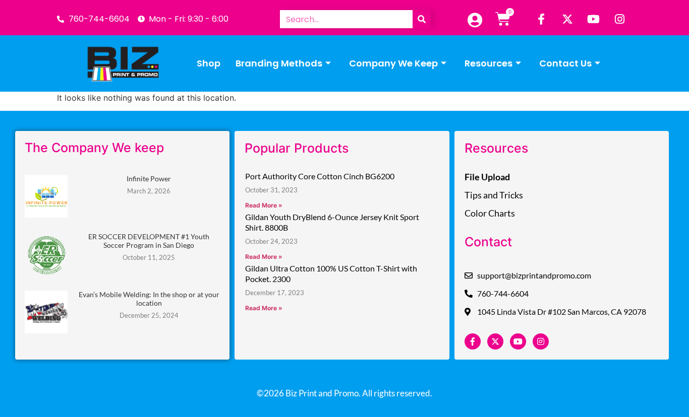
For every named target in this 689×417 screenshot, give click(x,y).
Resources (488, 63)
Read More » (263, 205)
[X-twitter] (567, 19)
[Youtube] (594, 19)
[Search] (422, 19)
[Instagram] (620, 19)
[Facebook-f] (541, 19)
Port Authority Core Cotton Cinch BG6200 (319, 176)
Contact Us (565, 63)
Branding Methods (279, 63)
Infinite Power (149, 178)
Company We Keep (393, 63)
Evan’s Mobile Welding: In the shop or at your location (149, 298)
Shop (208, 63)
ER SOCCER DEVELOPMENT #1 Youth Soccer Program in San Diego (148, 240)
